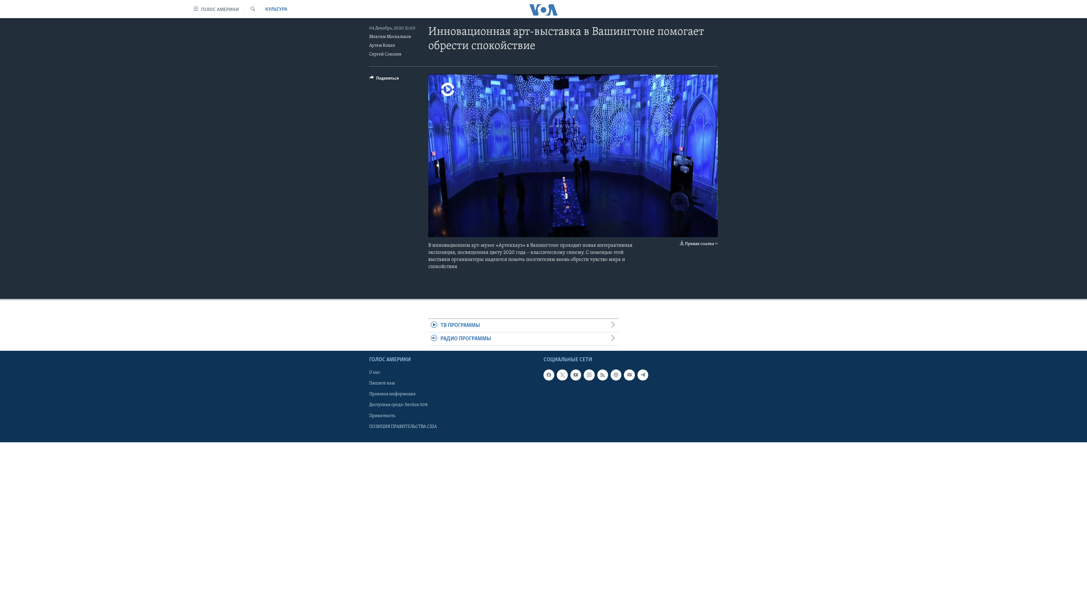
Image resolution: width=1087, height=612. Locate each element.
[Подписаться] (629, 375)
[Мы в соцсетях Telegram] (642, 375)
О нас (374, 373)
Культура (276, 9)
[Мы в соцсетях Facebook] (549, 375)
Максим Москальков (390, 37)
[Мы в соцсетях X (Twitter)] (562, 375)
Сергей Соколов (385, 54)
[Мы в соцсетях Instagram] (589, 375)
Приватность (382, 416)
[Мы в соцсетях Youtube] (575, 375)
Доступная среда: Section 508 (398, 405)
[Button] (384, 79)
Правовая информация (392, 394)
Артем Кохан (382, 45)
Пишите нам (382, 383)
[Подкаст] (616, 375)
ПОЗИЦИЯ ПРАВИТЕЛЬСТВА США (403, 426)
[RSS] (602, 375)
